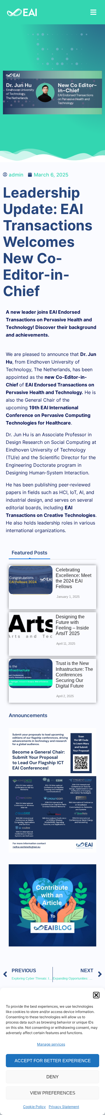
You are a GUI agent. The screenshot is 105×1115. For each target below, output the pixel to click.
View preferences (52, 1092)
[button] (96, 995)
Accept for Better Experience (53, 1060)
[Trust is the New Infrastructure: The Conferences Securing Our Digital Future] (30, 673)
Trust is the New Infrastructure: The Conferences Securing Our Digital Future (74, 674)
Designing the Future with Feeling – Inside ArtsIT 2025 (72, 625)
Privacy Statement (64, 1106)
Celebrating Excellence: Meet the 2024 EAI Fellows (73, 578)
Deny (52, 1076)
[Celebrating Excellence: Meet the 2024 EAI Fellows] (30, 580)
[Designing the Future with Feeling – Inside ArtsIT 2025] (30, 626)
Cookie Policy (34, 1106)
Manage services (51, 1044)
